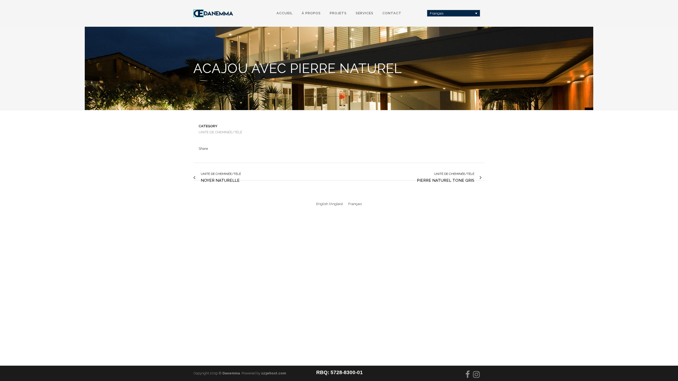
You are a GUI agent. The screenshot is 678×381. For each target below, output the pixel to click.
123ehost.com (273, 373)
